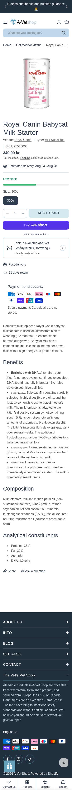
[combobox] (36, 33)
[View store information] (63, 248)
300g (10, 200)
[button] (5, 6)
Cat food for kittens (28, 45)
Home (7, 45)
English (8, 732)
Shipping (25, 157)
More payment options (36, 234)
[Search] (63, 33)
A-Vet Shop (21, 773)
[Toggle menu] (5, 22)
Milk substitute (55, 139)
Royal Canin (22, 139)
